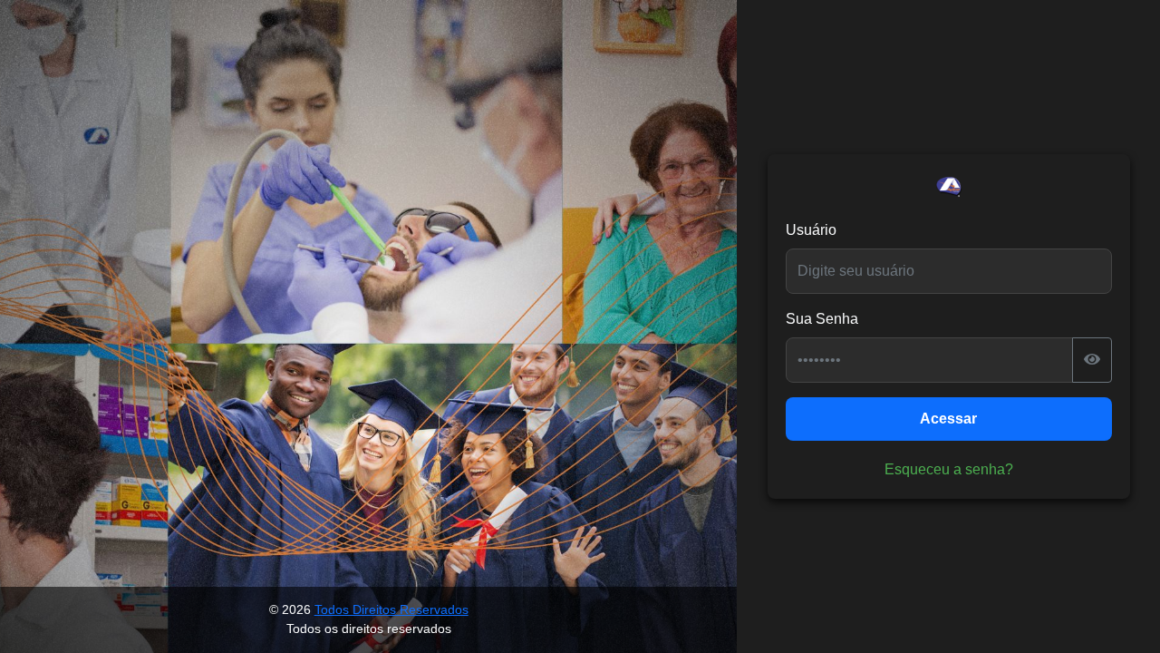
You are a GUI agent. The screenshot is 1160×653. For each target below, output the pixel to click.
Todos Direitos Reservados (391, 609)
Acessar (948, 418)
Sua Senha (822, 318)
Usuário (811, 230)
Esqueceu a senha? (948, 469)
